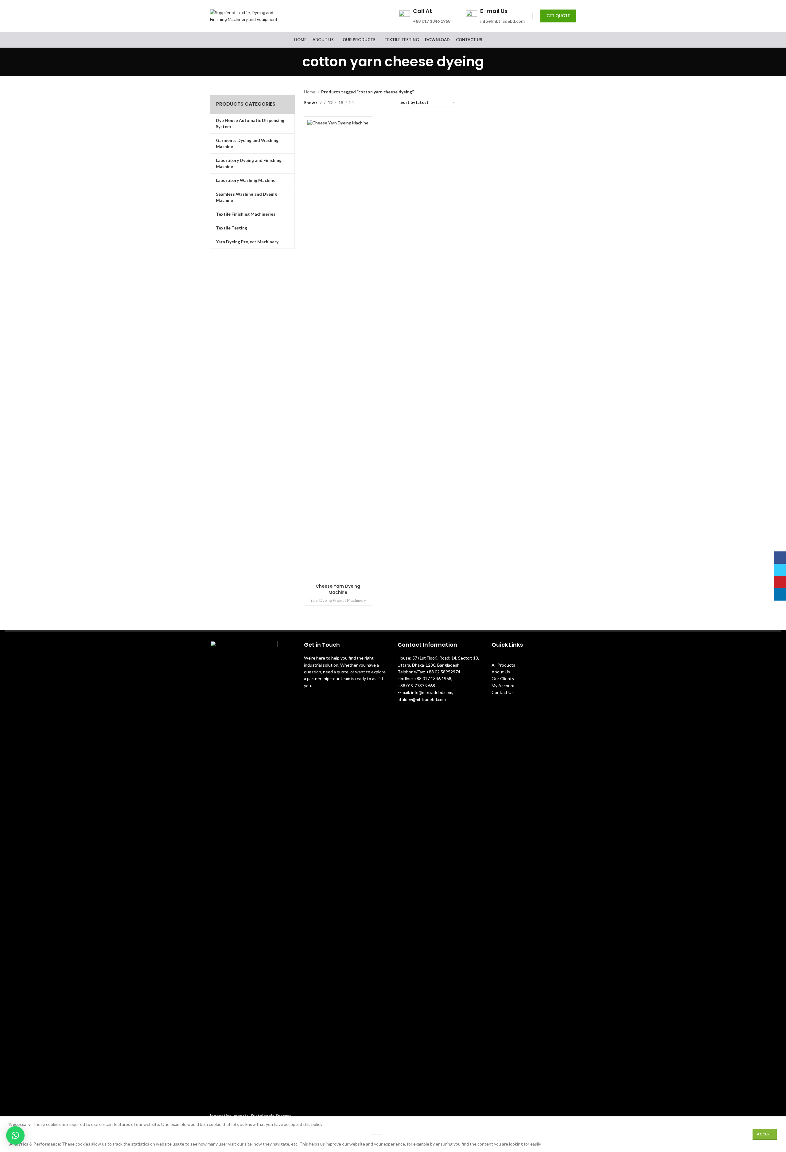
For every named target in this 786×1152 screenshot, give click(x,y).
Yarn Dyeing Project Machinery (338, 600)
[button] (15, 1135)
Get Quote (558, 15)
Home (310, 91)
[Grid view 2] (368, 103)
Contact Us (503, 692)
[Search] (574, 40)
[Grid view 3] (378, 103)
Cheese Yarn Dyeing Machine (338, 589)
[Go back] (294, 62)
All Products (503, 665)
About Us (501, 671)
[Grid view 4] (388, 103)
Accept (764, 1134)
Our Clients (503, 678)
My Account (503, 685)
